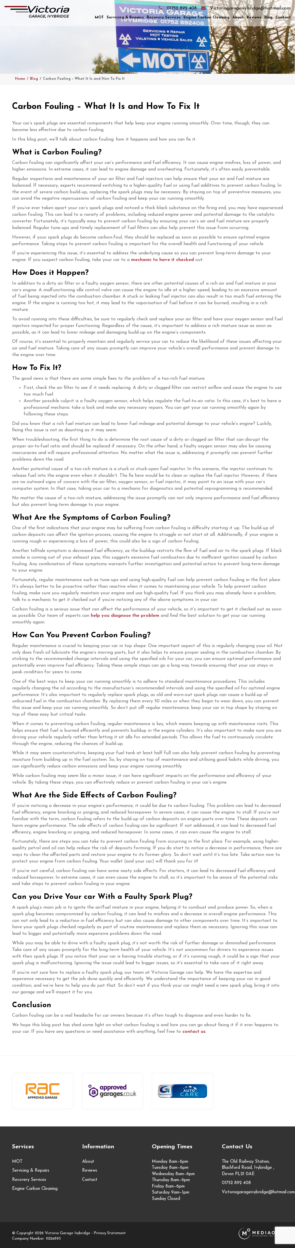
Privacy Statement (110, 1233)
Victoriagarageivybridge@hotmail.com (250, 8)
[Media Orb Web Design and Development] (261, 1233)
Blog (268, 17)
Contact (283, 17)
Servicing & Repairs (125, 17)
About (238, 17)
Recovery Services (164, 17)
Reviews (254, 17)
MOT (99, 17)
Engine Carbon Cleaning (207, 17)
